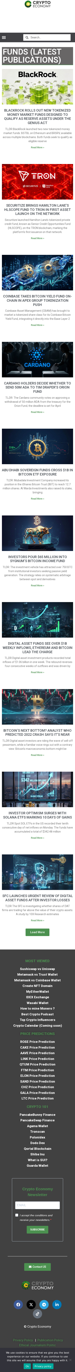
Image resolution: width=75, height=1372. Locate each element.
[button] (4, 37)
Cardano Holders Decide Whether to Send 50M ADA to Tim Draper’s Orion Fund (37, 387)
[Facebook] (18, 1304)
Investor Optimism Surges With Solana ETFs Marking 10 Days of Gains (37, 815)
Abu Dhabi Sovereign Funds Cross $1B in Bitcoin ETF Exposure (37, 472)
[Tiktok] (37, 1313)
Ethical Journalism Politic (38, 1345)
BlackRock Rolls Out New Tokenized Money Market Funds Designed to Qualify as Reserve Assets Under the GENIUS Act (37, 116)
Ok (27, 1366)
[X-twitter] (31, 1304)
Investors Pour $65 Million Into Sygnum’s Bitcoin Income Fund (37, 559)
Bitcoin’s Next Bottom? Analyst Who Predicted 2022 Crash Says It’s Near (37, 732)
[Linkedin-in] (57, 1304)
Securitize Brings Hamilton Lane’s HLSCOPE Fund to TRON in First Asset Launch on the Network (37, 209)
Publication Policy (50, 1340)
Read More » (37, 147)
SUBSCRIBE (37, 1229)
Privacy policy (43, 1366)
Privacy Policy (22, 1340)
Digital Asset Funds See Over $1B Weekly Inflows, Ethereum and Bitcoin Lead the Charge (37, 647)
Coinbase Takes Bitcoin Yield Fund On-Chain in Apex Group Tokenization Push (37, 300)
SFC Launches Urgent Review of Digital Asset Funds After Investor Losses (37, 898)
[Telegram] (44, 1304)
